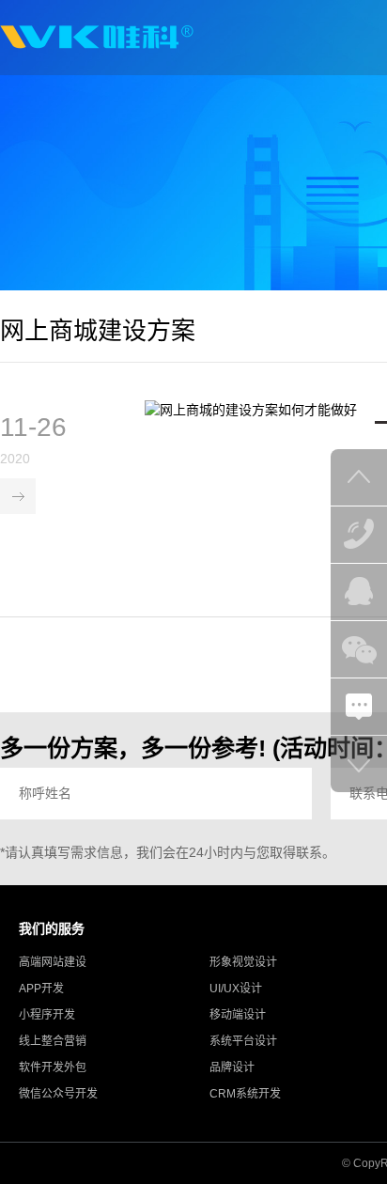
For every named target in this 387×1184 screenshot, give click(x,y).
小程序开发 (47, 1014)
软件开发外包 (52, 1067)
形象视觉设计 (243, 962)
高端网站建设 (52, 962)
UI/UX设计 (235, 988)
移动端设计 (237, 1014)
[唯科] (97, 37)
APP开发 (41, 988)
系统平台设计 (243, 1041)
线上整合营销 (52, 1041)
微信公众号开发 (58, 1093)
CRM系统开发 (245, 1093)
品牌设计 (232, 1067)
